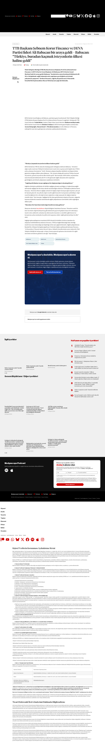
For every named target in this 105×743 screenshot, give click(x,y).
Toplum (69, 34)
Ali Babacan (28, 239)
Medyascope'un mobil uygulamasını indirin (39, 319)
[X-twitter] (82, 16)
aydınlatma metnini (73, 475)
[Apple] (94, 16)
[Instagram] (98, 16)
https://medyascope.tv (39, 557)
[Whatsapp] (74, 16)
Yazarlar (61, 34)
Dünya (83, 34)
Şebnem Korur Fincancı (60, 239)
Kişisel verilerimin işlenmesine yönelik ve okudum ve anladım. (75, 475)
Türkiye (42, 243)
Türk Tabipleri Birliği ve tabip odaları (32, 243)
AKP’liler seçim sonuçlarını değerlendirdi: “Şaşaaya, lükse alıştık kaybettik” (57, 408)
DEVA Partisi (43, 239)
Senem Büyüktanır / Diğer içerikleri (21, 376)
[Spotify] (90, 16)
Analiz (54, 34)
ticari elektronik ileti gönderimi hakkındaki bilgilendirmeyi (86, 475)
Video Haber (15, 43)
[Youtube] (70, 16)
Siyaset (48, 34)
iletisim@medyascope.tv (39, 680)
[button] (58, 7)
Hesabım (96, 34)
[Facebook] (86, 16)
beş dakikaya (40, 208)
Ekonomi (76, 34)
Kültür (89, 34)
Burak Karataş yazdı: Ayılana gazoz (57, 365)
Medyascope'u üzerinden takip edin (43, 312)
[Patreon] (67, 16)
